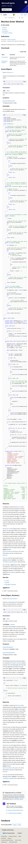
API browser (11, 17)
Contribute (3, 838)
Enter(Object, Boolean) (7, 32)
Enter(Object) (5, 31)
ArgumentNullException (9, 101)
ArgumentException (8, 647)
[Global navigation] (1, 14)
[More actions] (26, 18)
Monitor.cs (10, 72)
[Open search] (21, 14)
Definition (4, 27)
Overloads (4, 29)
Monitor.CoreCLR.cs (12, 598)
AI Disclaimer (4, 836)
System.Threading (11, 39)
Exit (4, 514)
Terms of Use (18, 840)
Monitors (5, 555)
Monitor (18, 507)
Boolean (12, 624)
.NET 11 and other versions (11, 591)
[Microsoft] (14, 15)
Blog (19, 836)
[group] (15, 308)
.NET (6, 17)
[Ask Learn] (19, 18)
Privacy (9, 838)
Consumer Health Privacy (7, 840)
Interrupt (5, 558)
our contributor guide (17, 799)
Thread (7, 580)
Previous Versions (13, 836)
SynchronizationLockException (10, 551)
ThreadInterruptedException (10, 562)
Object (8, 90)
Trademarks (3, 842)
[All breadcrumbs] (2, 18)
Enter (9, 572)
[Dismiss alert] (26, 2)
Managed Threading (10, 584)
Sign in (25, 14)
